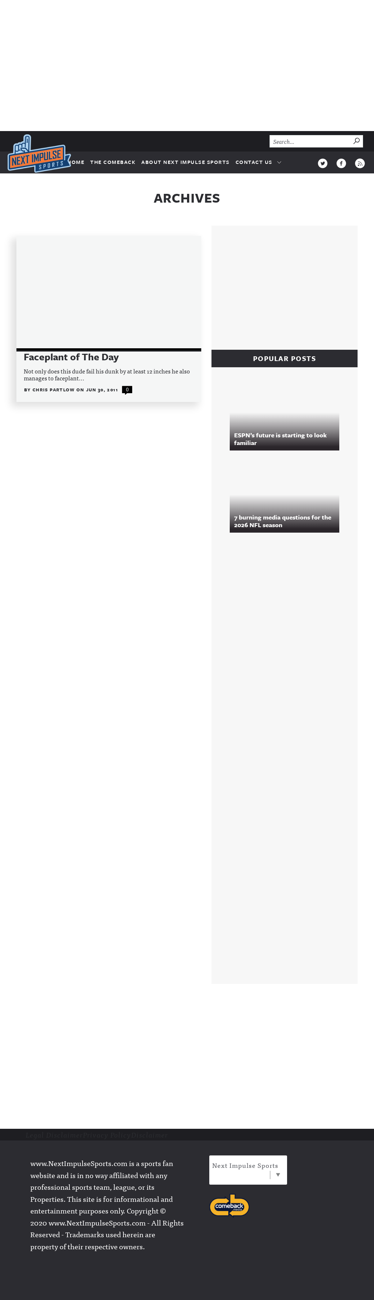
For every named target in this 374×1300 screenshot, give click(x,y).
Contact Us (254, 162)
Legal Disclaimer (54, 1134)
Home (75, 162)
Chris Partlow (54, 389)
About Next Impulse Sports (185, 162)
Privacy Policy (107, 1134)
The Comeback (113, 162)
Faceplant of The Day (71, 357)
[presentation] (108, 293)
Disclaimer (149, 1134)
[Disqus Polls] (288, 638)
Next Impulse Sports (245, 1165)
